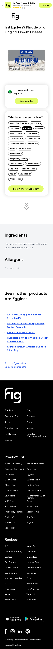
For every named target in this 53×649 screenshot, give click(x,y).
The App (9, 410)
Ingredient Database (13, 645)
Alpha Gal (31, 546)
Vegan (13, 173)
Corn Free (36, 123)
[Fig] (15, 16)
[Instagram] (12, 631)
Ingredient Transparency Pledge (37, 435)
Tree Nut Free (28, 168)
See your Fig (26, 100)
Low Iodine (10, 496)
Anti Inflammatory (35, 464)
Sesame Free (16, 163)
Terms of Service (21, 639)
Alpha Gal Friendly (18, 123)
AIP (6, 546)
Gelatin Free (16, 133)
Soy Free (14, 168)
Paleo (12, 148)
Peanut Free (25, 148)
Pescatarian (16, 153)
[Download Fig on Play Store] (34, 619)
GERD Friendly (33, 480)
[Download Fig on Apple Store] (13, 619)
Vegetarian (25, 173)
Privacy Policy (35, 639)
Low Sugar (31, 573)
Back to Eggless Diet (16, 363)
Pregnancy (10, 589)
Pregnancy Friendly (19, 158)
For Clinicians (11, 434)
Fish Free (39, 128)
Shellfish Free (33, 163)
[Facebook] (6, 631)
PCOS (8, 584)
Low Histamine (17, 143)
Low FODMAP (33, 138)
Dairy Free (14, 128)
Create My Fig (11, 416)
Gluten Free (32, 133)
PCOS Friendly (12, 506)
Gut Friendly (10, 562)
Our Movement (12, 428)
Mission (30, 428)
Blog (29, 410)
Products (31, 416)
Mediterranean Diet (14, 578)
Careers (8, 440)
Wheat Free (15, 178)
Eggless (27, 128)
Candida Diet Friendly (15, 469)
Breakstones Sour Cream (21, 332)
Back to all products (15, 366)
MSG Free (33, 143)
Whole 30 (31, 600)
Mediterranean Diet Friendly (35, 497)
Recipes (8, 422)
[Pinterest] (27, 631)
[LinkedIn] (20, 631)
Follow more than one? (26, 188)
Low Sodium (11, 573)
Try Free (45, 5)
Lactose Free (16, 138)
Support (31, 422)
